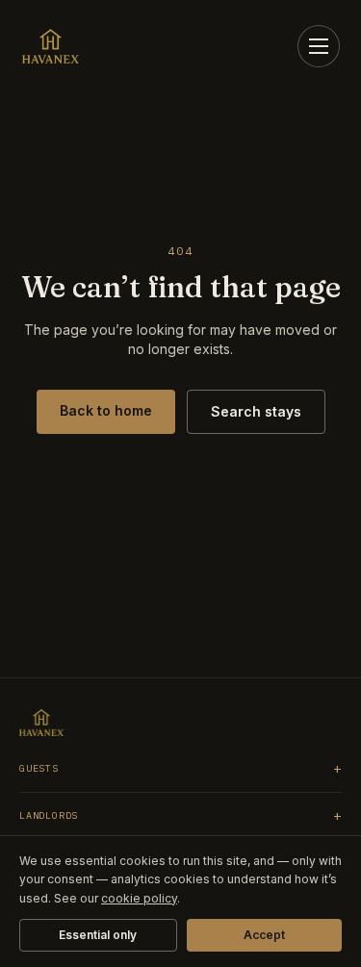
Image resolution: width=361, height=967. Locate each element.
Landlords (180, 816)
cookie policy (139, 898)
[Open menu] (318, 46)
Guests (180, 768)
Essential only (98, 935)
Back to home (106, 410)
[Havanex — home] (50, 46)
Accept (264, 935)
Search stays (256, 411)
